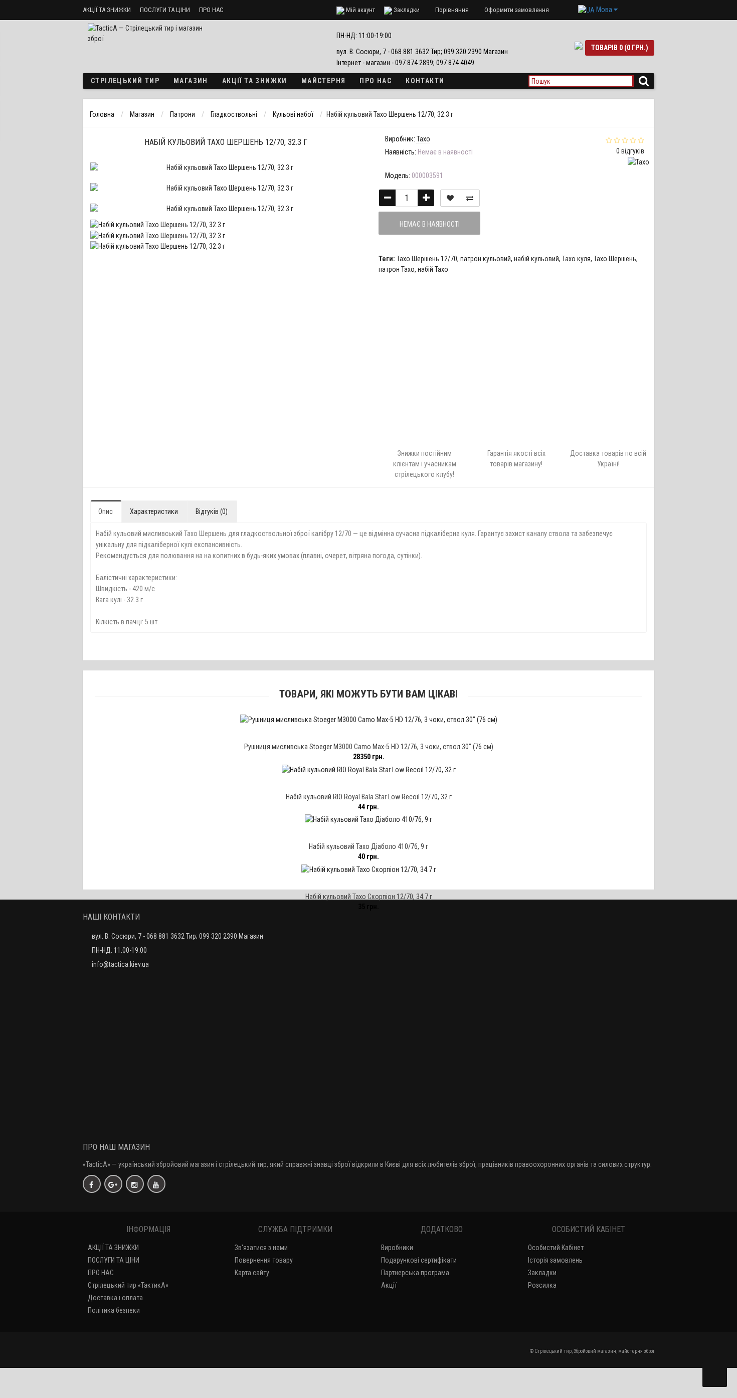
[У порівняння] (470, 198)
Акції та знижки (254, 81)
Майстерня (323, 81)
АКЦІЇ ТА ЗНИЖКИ (107, 10)
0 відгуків (630, 151)
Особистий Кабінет (556, 1248)
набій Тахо (433, 269)
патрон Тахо (397, 269)
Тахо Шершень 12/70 (427, 259)
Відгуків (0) (212, 511)
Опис (105, 511)
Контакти (425, 81)
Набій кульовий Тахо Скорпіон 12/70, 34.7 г (368, 897)
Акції (389, 1285)
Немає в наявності (430, 224)
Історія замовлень (555, 1260)
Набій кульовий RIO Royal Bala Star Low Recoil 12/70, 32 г (369, 797)
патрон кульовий (485, 259)
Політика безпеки (114, 1310)
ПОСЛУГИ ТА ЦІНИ (165, 10)
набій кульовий (536, 259)
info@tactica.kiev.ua (120, 964)
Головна (102, 114)
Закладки (542, 1273)
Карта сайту (252, 1273)
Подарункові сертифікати (419, 1260)
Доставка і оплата (115, 1298)
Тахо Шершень (615, 259)
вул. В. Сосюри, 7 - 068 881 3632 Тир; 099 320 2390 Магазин (177, 936)
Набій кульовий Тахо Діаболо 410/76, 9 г (368, 846)
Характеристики (154, 511)
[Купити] (345, 733)
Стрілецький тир (125, 81)
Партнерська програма (415, 1273)
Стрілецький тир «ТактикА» (128, 1285)
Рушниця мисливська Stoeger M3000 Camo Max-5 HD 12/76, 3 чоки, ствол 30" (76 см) (368, 747)
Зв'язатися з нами (261, 1248)
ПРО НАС (211, 10)
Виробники (397, 1248)
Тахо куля (576, 259)
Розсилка (542, 1285)
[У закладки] (450, 198)
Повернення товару (264, 1260)
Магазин (190, 81)
